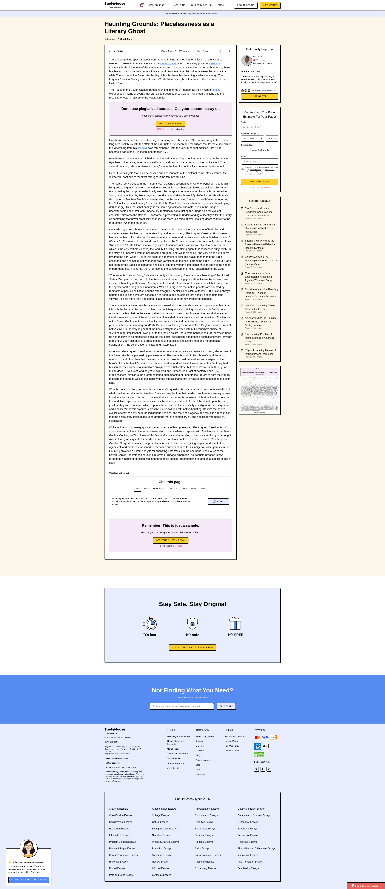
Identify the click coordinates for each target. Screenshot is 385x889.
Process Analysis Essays (165, 842)
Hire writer (260, 96)
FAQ (198, 755)
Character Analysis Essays (123, 855)
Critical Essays (160, 822)
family (216, 89)
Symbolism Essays (162, 855)
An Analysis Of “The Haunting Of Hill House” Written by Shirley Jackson (261, 322)
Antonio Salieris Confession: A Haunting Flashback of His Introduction (261, 228)
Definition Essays (204, 822)
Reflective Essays (247, 842)
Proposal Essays (204, 842)
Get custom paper (170, 123)
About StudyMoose (205, 736)
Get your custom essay (170, 540)
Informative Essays (119, 835)
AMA (203, 488)
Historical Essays (118, 861)
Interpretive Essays (248, 855)
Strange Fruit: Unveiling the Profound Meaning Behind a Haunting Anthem (260, 244)
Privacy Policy (231, 741)
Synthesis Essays (161, 875)
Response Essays (204, 861)
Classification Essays (120, 815)
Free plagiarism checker (178, 736)
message (214, 63)
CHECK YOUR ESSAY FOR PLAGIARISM (192, 647)
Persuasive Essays (248, 835)
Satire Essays (202, 848)
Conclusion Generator (177, 753)
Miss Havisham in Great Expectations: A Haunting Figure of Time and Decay (259, 277)
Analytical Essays (118, 808)
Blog (198, 765)
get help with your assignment (28, 879)
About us (179, 5)
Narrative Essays (161, 835)
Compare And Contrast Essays (254, 815)
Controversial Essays (120, 822)
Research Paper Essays (122, 848)
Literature (200, 774)
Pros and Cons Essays (121, 875)
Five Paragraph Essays (250, 861)
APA (138, 488)
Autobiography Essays (207, 808)
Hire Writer (270, 5)
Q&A (198, 769)
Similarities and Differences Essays (256, 848)
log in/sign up (245, 5)
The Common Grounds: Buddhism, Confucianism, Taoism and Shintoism (258, 212)
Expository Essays (247, 828)
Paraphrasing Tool (175, 763)
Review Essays (160, 861)
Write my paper (259, 181)
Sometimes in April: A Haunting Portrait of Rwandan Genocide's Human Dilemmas (261, 293)
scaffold (142, 147)
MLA (146, 488)
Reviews (200, 750)
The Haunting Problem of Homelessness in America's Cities (259, 338)
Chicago (173, 488)
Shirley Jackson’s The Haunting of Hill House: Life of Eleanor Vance (261, 260)
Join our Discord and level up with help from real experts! (191, 13)
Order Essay (173, 768)
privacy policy (270, 170)
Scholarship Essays (248, 868)
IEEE (193, 488)
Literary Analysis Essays (208, 855)
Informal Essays (160, 868)
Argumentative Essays (164, 808)
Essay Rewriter (174, 758)
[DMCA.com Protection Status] (259, 754)
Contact (199, 741)
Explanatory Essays (205, 868)
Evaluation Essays (119, 828)
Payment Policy (232, 750)
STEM (221, 5)
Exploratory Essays (205, 828)
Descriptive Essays (248, 822)
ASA (185, 488)
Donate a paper (203, 760)
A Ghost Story (125, 39)
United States (168, 63)
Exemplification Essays (164, 828)
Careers (200, 746)
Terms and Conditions (235, 736)
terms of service (255, 170)
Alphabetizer (173, 749)
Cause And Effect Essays (251, 808)
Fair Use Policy (232, 746)
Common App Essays (206, 815)
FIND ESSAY (226, 706)
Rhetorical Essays (161, 848)
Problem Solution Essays (122, 842)
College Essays (160, 815)
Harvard (158, 488)
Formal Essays (117, 868)
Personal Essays (204, 835)
